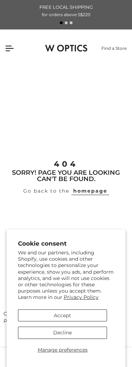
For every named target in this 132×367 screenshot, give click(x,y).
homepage (90, 191)
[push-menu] (9, 48)
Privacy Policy (81, 297)
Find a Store (114, 48)
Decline (62, 332)
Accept (62, 315)
